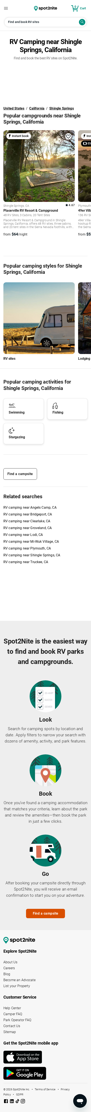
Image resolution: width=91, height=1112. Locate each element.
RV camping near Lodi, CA (23, 535)
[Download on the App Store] (45, 1057)
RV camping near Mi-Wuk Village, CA (31, 542)
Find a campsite (20, 474)
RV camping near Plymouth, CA (27, 548)
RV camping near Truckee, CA (25, 562)
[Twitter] (17, 1101)
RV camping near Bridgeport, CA (27, 514)
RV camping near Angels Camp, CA (30, 507)
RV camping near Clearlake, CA (26, 521)
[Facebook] (6, 1102)
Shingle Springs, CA (16, 206)
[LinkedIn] (12, 1102)
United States (13, 108)
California (36, 108)
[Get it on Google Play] (45, 1073)
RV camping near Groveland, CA (27, 528)
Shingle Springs (61, 108)
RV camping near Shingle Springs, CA (31, 555)
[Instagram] (22, 1102)
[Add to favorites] (68, 137)
